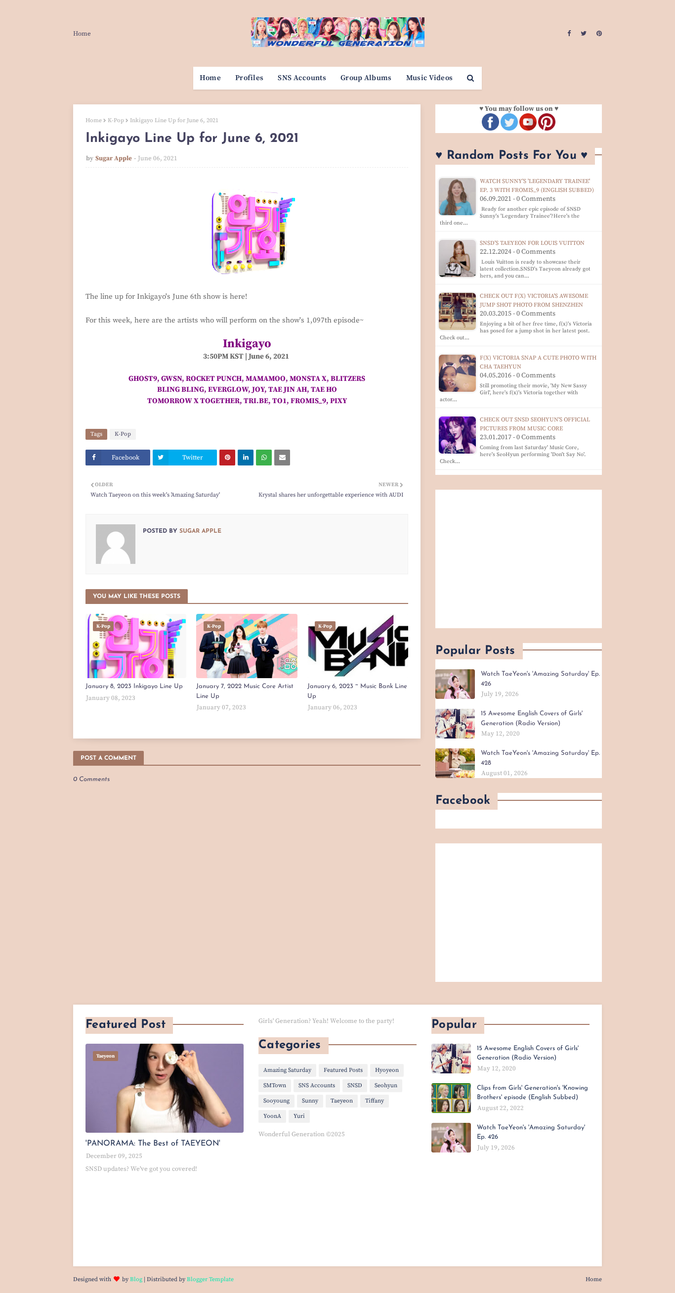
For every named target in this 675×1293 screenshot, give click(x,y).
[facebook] (569, 33)
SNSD (354, 1085)
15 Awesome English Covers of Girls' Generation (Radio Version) (532, 718)
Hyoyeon (387, 1070)
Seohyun (386, 1085)
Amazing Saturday (287, 1070)
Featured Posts (343, 1070)
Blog (136, 1279)
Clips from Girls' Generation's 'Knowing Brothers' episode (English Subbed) (532, 1093)
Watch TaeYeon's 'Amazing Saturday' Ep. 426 (540, 679)
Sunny (310, 1101)
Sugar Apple (113, 158)
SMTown (274, 1085)
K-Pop (116, 120)
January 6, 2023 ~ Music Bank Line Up (357, 691)
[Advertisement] (518, 559)
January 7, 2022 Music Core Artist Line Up (245, 691)
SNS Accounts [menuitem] (302, 78)
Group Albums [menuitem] (366, 78)
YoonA (272, 1116)
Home (82, 34)
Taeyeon (342, 1101)
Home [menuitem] (210, 78)
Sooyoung (276, 1101)
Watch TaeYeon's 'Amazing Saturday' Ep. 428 (540, 758)
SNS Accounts (316, 1085)
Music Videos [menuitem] (429, 78)
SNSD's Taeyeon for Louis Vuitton (532, 243)
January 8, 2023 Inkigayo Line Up (134, 686)
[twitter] (583, 33)
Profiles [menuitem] (249, 78)
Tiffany (374, 1101)
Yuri (299, 1116)
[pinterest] (598, 33)
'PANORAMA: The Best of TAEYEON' (152, 1144)
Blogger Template (210, 1279)
